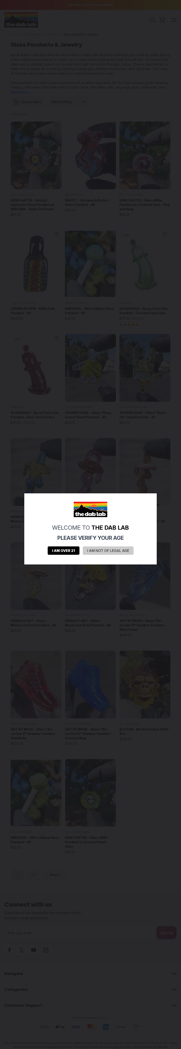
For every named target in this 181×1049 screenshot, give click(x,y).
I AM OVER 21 (63, 550)
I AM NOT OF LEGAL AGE (108, 550)
